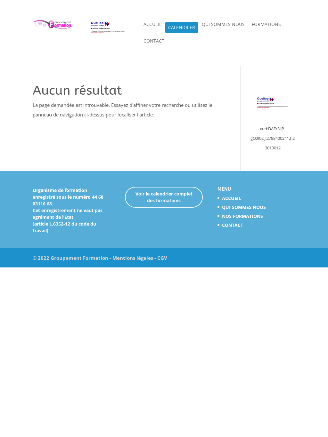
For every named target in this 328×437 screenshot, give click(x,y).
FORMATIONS (266, 24)
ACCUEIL (152, 24)
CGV (162, 258)
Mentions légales (132, 258)
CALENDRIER (181, 27)
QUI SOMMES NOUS (223, 24)
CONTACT (154, 41)
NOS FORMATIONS (242, 216)
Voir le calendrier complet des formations (164, 197)
